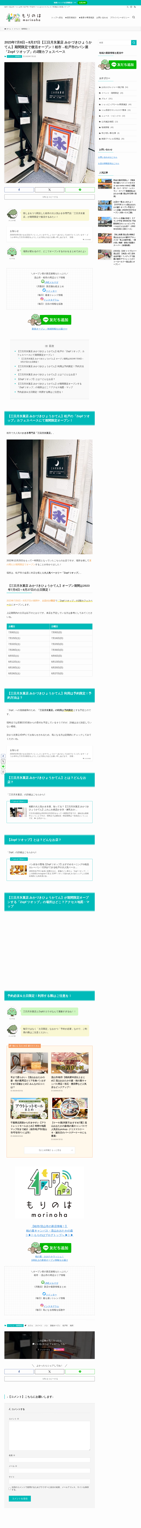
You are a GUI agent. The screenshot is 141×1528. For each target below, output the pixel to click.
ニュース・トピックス (113, 116)
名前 (12, 1455)
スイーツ (38, 1326)
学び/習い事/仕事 (110, 133)
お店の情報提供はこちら (108, 163)
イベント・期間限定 (14, 56)
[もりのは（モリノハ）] (24, 17)
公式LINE (82, 2)
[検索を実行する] (134, 42)
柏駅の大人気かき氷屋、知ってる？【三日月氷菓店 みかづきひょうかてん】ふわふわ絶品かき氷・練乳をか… (59, 808)
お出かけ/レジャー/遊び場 (114, 87)
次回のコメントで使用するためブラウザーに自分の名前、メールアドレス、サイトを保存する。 (50, 1488)
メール (13, 1466)
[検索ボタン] (134, 17)
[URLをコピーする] (3, 772)
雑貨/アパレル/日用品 (112, 139)
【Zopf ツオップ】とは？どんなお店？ (36, 379)
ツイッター (51, 291)
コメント (14, 1419)
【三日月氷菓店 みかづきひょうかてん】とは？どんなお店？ (47, 374)
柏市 (71, 1326)
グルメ (106, 98)
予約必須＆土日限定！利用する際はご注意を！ (40, 392)
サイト (12, 1477)
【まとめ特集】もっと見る (49, 1150)
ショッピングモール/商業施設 (116, 104)
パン (46, 1326)
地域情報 (107, 127)
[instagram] (131, 6)
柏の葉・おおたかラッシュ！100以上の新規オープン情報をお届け (49, 1258)
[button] (19, 189)
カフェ (30, 1326)
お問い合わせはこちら (107, 157)
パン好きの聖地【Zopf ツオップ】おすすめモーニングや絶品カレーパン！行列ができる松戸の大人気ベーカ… (59, 866)
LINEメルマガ (51, 282)
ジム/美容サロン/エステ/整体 (116, 110)
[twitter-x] (127, 6)
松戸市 (65, 1326)
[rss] (135, 6)
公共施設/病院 (109, 122)
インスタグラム (51, 300)
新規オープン (55, 1326)
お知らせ (14, 231)
